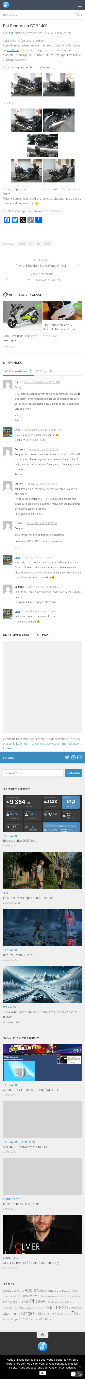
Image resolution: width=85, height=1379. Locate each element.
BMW (75, 1291)
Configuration (44, 1296)
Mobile (50, 1307)
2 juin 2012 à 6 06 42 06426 (38, 557)
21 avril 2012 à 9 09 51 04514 (42, 483)
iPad (25, 1302)
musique (73, 1308)
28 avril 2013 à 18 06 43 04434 (43, 587)
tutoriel (24, 1319)
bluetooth (64, 1290)
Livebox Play (10, 1308)
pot (38, 243)
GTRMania (13, 50)
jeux (49, 1301)
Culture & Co (11, 1199)
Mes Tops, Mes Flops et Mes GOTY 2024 (29, 897)
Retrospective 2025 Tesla (19, 840)
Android (20, 1291)
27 (79, 305)
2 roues (22, 243)
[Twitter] (67, 757)
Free (6, 1302)
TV (30, 1319)
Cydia (67, 1296)
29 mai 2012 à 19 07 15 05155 (42, 523)
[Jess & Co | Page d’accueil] (7, 5)
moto (62, 1306)
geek (13, 1302)
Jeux (5, 893)
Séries (68, 1314)
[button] (77, 1374)
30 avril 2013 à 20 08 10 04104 (39, 611)
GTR (31, 243)
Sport (51, 1313)
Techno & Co (27, 1142)
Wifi (50, 1319)
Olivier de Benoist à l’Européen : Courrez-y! (31, 1262)
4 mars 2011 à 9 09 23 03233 (43, 449)
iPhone (36, 1301)
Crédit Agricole (56, 1296)
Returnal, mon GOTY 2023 (20, 955)
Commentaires (20, 371)
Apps (41, 1290)
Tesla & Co (9, 1007)
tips (16, 1319)
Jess (10, 33)
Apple (30, 1290)
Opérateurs (10, 1313)
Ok (42, 1372)
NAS (80, 1308)
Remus (47, 243)
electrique (76, 1296)
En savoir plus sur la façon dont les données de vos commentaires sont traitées (42, 743)
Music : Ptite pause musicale (21, 1204)
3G (14, 1290)
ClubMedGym (29, 1296)
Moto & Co (10, 14)
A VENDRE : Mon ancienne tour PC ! (26, 1147)
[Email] (79, 757)
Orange (25, 1313)
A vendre (50, 1290)
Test (75, 1313)
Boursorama (8, 1296)
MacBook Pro (30, 1308)
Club (17, 1296)
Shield (37, 1313)
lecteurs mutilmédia (64, 1302)
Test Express (8, 1319)
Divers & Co (10, 836)
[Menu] (80, 5)
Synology (61, 1314)
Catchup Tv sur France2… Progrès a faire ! (30, 1089)
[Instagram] (73, 757)
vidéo (35, 1319)
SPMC (44, 1314)
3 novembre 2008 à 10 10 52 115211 (42, 382)
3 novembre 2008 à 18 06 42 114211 (42, 430)
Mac (21, 1307)
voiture (43, 1319)
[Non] (80, 1367)
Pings (45, 371)
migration (40, 1308)
